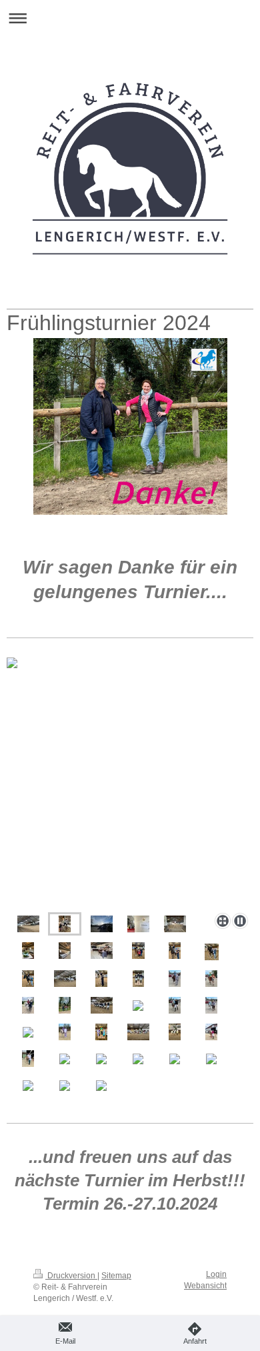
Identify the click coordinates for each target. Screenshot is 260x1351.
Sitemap (116, 1275)
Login (216, 1274)
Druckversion (71, 1275)
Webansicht (205, 1285)
